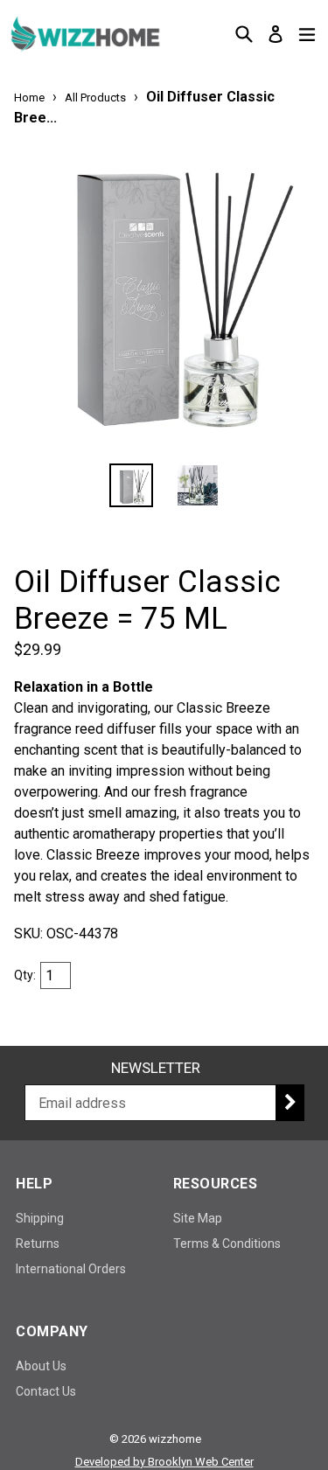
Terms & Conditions (227, 1244)
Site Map (197, 1218)
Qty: (25, 975)
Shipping (40, 1218)
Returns (37, 1244)
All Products (95, 97)
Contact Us (46, 1391)
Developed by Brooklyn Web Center (164, 1461)
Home (29, 97)
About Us (41, 1366)
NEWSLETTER (155, 1067)
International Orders (71, 1269)
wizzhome (175, 1439)
